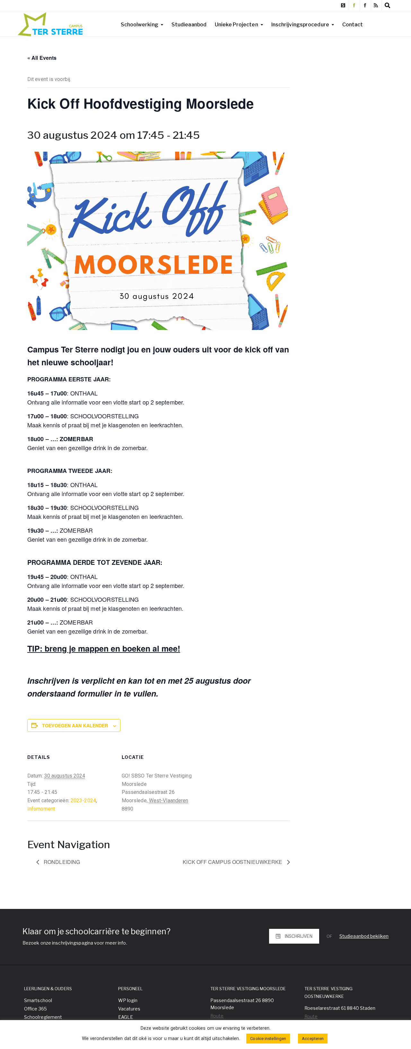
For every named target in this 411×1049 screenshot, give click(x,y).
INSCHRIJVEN (298, 936)
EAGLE (125, 1017)
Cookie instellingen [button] (268, 1038)
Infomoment (41, 809)
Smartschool (38, 1000)
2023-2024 (83, 800)
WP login (128, 1000)
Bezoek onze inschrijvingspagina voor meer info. (74, 943)
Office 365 (35, 1008)
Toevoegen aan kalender (75, 725)
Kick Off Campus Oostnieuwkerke (233, 862)
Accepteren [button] (313, 1038)
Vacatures (129, 1008)
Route (217, 1015)
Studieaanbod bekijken (364, 936)
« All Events (42, 57)
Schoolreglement (43, 1017)
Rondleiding (61, 862)
